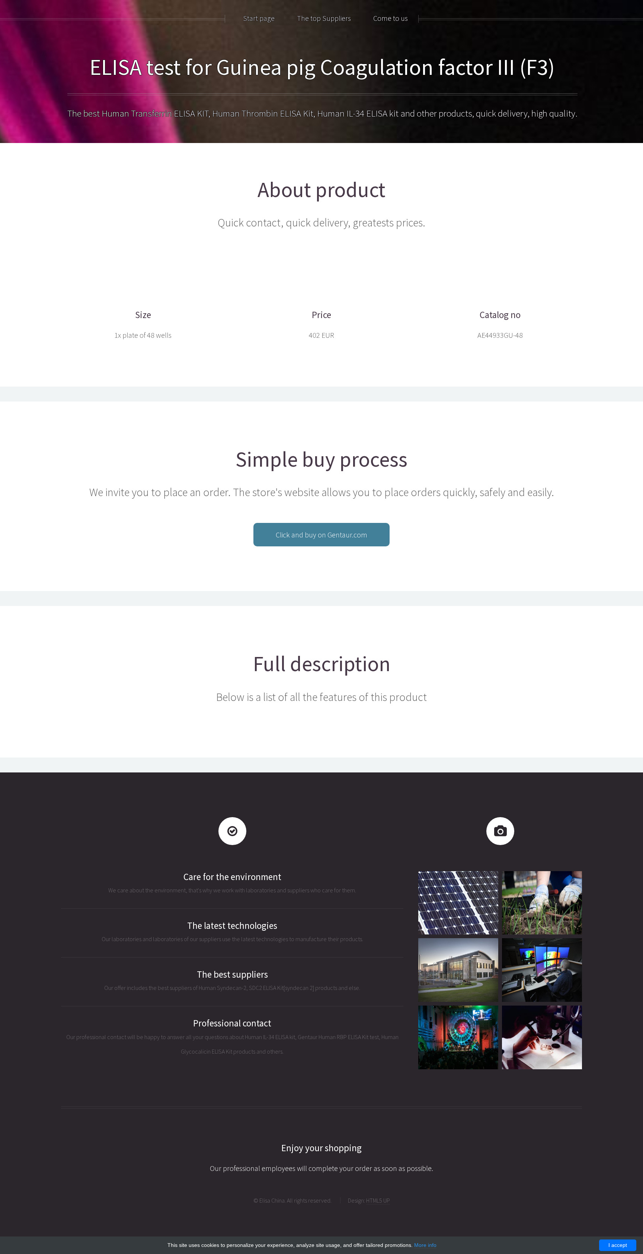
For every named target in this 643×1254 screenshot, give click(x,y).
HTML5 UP (378, 1200)
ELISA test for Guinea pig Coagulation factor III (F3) (322, 67)
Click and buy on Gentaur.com (321, 534)
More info (425, 1245)
